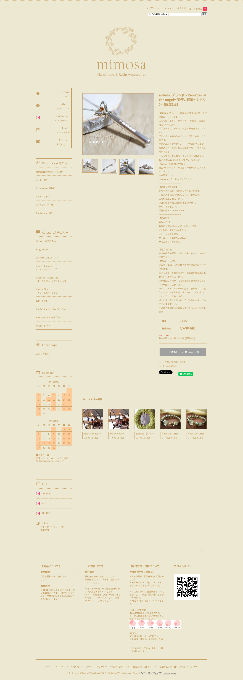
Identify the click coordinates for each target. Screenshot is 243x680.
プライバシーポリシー (96, 666)
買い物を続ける (169, 366)
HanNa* (46, 512)
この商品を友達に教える (174, 361)
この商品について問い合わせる (183, 352)
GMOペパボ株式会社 (107, 673)
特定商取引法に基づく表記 (172, 666)
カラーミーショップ (74, 673)
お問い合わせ (77, 666)
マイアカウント (154, 8)
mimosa (46, 493)
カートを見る (197, 8)
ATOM (195, 666)
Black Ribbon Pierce (120, 433)
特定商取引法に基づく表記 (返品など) (177, 338)
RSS (189, 666)
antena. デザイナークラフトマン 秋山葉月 (50, 526)
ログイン (169, 8)
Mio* (44, 503)
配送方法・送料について (145, 666)
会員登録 (181, 8)
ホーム (48, 666)
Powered (136, 673)
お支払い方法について (120, 666)
